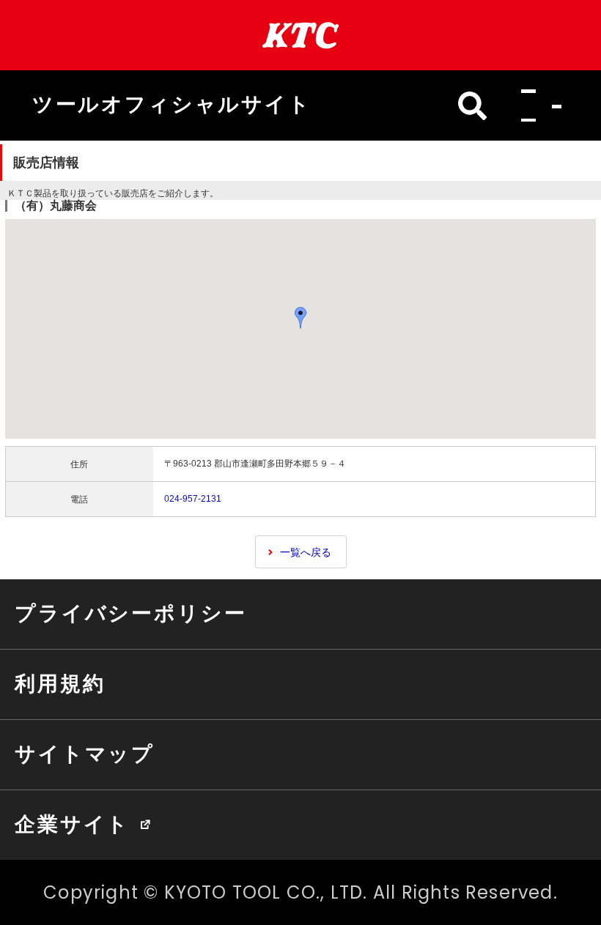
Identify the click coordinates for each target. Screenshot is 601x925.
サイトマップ (85, 753)
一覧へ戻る (305, 552)
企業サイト (72, 824)
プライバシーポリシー (130, 613)
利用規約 (60, 683)
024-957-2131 (192, 499)
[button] (537, 106)
